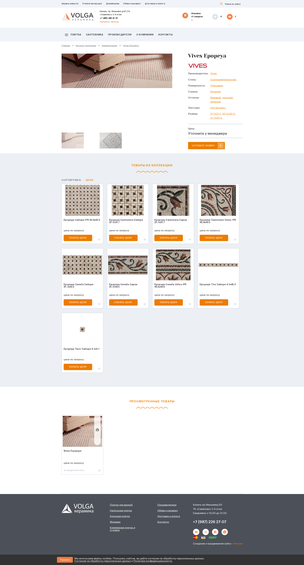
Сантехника (94, 35)
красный (227, 97)
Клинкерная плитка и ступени (122, 528)
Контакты (165, 35)
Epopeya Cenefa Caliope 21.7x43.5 (78, 285)
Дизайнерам (112, 4)
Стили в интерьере (92, 4)
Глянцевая (216, 85)
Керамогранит (109, 46)
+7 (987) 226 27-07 (109, 18)
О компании (144, 35)
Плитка (76, 35)
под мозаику (217, 108)
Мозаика (115, 522)
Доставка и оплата (155, 4)
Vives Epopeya (131, 46)
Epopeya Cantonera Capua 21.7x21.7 (170, 221)
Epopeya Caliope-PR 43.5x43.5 (82, 220)
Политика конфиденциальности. (153, 561)
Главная (66, 46)
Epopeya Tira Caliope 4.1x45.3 (218, 284)
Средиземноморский (223, 79)
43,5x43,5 (228, 114)
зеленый (215, 102)
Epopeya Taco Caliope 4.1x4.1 (81, 349)
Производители (119, 35)
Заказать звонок (109, 22)
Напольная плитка (121, 510)
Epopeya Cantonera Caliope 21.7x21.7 (126, 221)
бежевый (215, 97)
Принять (65, 560)
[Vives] (198, 65)
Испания (215, 91)
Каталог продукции (86, 46)
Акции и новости (70, 4)
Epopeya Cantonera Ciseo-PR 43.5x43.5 (218, 221)
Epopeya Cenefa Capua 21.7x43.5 (123, 285)
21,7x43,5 (216, 118)
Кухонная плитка (120, 516)
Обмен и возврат (132, 4)
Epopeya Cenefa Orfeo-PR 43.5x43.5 (170, 285)
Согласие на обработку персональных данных (102, 561)
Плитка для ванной (121, 505)
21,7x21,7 (215, 114)
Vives (213, 73)
